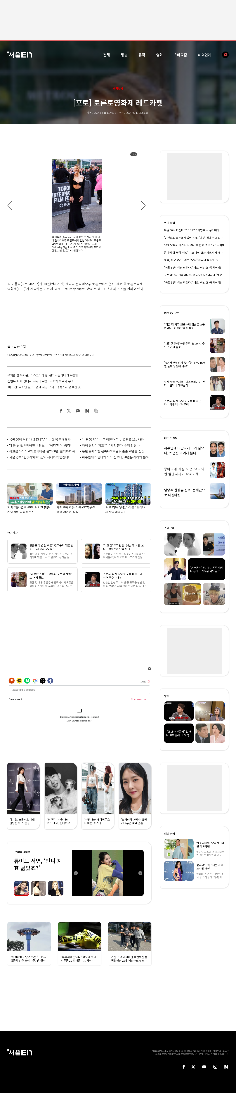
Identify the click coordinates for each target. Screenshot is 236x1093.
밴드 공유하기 (96, 410)
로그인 (226, 1050)
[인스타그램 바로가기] (215, 1066)
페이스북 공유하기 (61, 410)
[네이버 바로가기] (226, 1066)
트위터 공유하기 (69, 410)
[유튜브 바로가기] (204, 1066)
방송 (124, 54)
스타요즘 (180, 54)
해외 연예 (169, 834)
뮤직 (141, 54)
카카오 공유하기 (77, 410)
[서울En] (19, 55)
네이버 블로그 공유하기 (87, 410)
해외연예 (204, 54)
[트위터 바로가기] (193, 1066)
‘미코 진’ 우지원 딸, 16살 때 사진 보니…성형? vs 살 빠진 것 (44, 387)
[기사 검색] (223, 55)
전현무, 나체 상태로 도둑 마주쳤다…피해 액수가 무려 (40, 381)
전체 (106, 54)
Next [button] (140, 873)
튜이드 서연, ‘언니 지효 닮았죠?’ (38, 864)
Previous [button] (75, 873)
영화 (159, 54)
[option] (76, 205)
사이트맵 (217, 1050)
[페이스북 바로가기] (184, 1066)
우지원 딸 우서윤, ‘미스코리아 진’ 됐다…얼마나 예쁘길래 (42, 375)
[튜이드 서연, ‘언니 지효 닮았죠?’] (108, 873)
